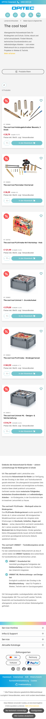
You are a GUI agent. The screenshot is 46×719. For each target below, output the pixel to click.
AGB (26, 677)
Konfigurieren (36, 710)
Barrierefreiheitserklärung (19, 681)
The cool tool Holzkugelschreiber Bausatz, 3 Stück (22, 128)
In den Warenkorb (25, 143)
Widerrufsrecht (36, 677)
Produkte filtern (24, 72)
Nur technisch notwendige (16, 710)
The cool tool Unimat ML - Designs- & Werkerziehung (19, 416)
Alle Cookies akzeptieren (23, 716)
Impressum (7, 677)
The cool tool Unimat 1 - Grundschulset (20, 300)
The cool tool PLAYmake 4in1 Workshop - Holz (23, 242)
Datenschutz (18, 677)
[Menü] (7, 15)
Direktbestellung (24, 685)
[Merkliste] (23, 15)
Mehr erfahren (9, 53)
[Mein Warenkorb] (38, 15)
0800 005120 (25, 2)
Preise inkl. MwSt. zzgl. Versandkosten (19, 137)
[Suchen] (15, 15)
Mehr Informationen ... (33, 706)
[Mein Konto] (30, 15)
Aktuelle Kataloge (11, 645)
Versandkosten (14, 695)
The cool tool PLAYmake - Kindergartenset (22, 358)
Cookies (34, 681)
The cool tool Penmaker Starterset (18, 185)
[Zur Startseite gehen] (23, 8)
